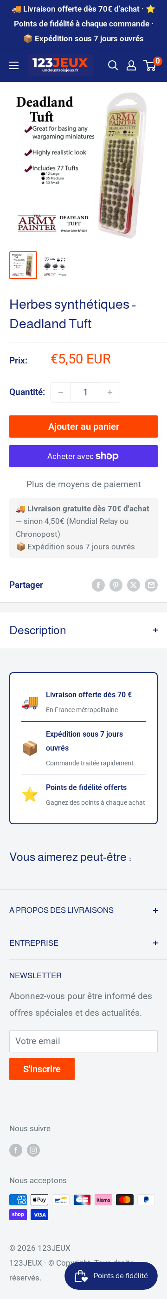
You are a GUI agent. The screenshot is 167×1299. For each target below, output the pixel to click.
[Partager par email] (151, 585)
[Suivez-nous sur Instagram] (33, 1150)
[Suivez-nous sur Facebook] (15, 1150)
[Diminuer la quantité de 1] (61, 392)
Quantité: (27, 392)
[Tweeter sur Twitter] (133, 585)
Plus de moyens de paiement (83, 484)
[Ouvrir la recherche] (113, 65)
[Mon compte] (131, 65)
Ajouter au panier (83, 426)
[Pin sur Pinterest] (115, 585)
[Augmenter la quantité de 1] (110, 392)
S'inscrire (42, 1069)
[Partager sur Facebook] (98, 585)
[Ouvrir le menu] (14, 65)
